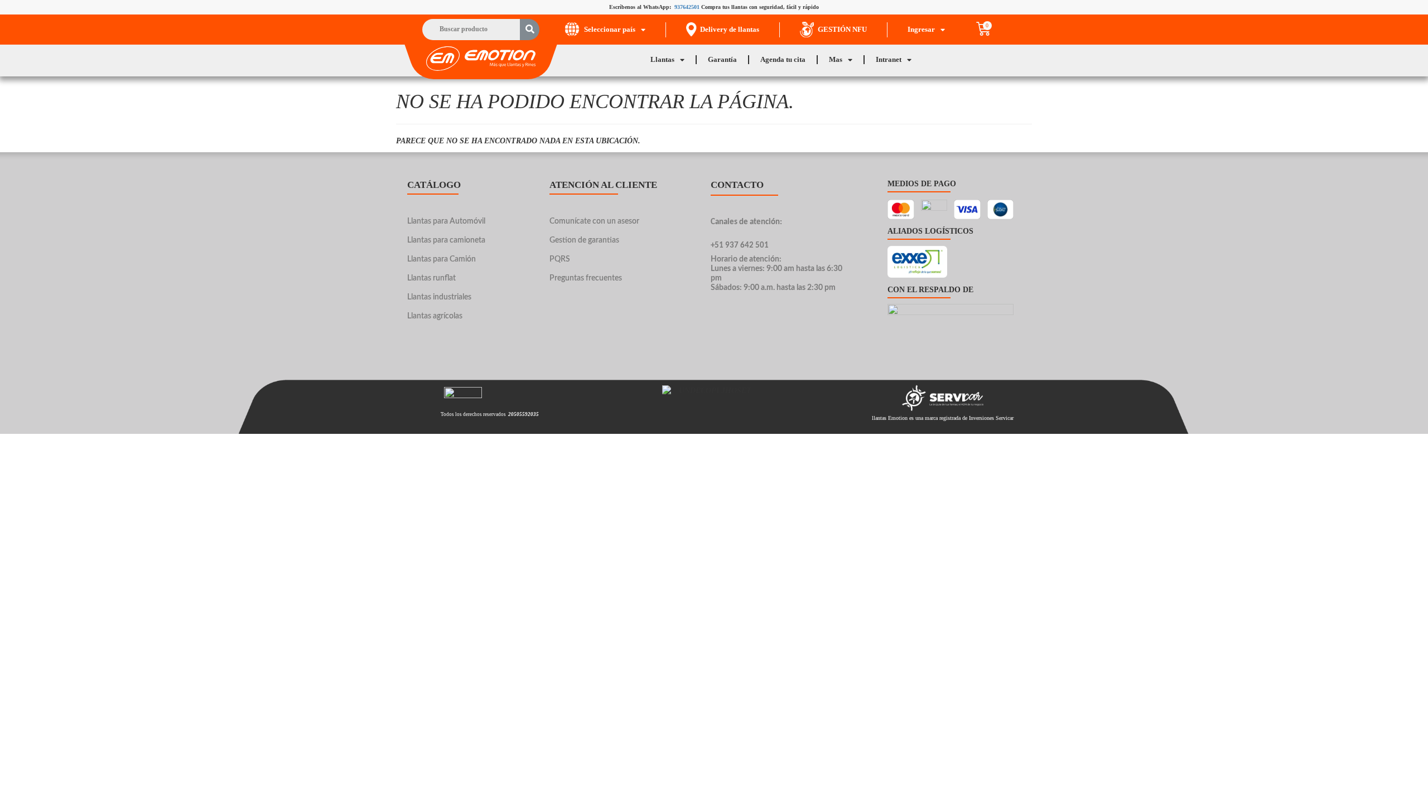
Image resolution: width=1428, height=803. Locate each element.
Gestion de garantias (584, 240)
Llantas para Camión (441, 259)
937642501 (686, 7)
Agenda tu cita (782, 59)
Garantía (722, 59)
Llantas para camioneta (446, 240)
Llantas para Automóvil (446, 221)
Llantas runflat (431, 278)
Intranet (888, 59)
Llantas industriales (439, 297)
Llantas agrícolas (434, 316)
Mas (835, 59)
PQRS (559, 259)
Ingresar (921, 29)
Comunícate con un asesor (594, 221)
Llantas (662, 59)
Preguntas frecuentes (585, 278)
